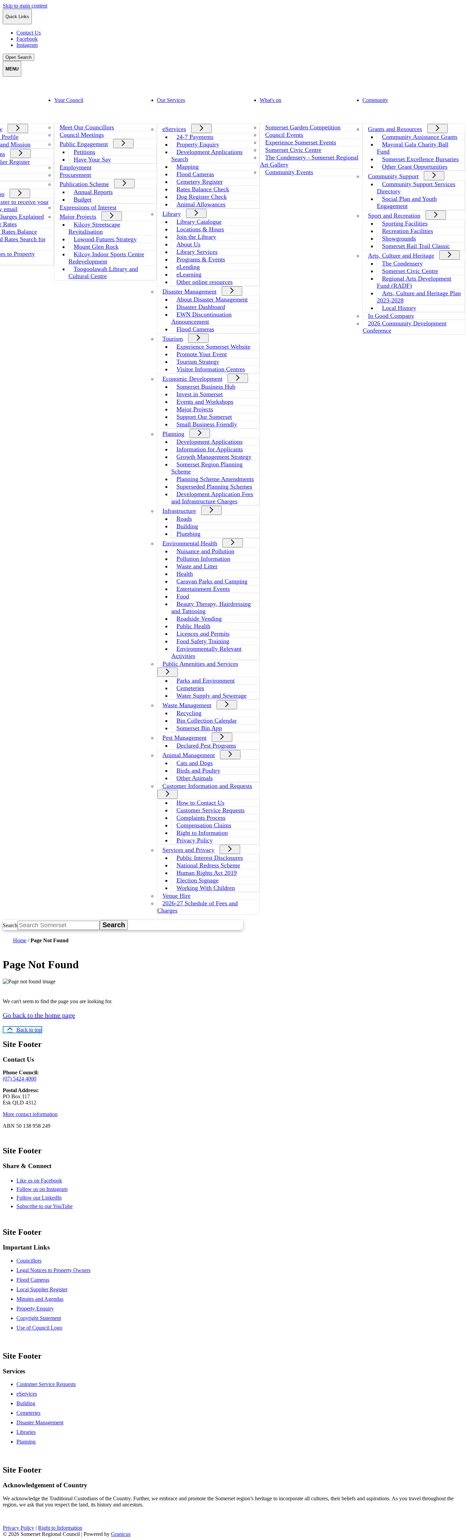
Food (182, 596)
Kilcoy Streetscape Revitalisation (94, 228)
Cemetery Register (199, 181)
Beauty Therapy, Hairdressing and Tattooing (211, 607)
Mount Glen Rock (96, 246)
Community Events (289, 172)
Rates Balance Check (202, 189)
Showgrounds (399, 238)
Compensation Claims (203, 825)
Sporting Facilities (405, 223)
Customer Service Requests (210, 810)
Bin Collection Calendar (206, 720)
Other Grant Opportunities (414, 166)
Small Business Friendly (206, 424)
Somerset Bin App (199, 728)
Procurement (75, 174)
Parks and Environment (205, 680)
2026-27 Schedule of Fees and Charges (197, 907)
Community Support (393, 176)
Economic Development (192, 378)
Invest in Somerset (199, 394)
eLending (188, 266)
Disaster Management (189, 291)
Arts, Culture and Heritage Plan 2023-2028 (419, 297)
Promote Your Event (201, 354)
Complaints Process (200, 817)
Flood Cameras (195, 174)
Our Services (171, 100)
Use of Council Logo (39, 1328)
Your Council (68, 100)
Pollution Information (203, 558)
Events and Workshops (204, 401)
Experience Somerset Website (213, 346)
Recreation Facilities (407, 231)
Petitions (84, 151)
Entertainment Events (203, 588)
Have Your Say (92, 159)
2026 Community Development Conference (404, 327)
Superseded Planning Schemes (214, 486)
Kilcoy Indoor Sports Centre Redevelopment (106, 258)
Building (187, 526)
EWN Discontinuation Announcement (201, 318)
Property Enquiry (197, 144)
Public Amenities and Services (200, 663)
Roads (184, 518)
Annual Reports (93, 192)
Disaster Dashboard (200, 306)
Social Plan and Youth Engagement (407, 202)
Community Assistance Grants (419, 136)
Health (184, 573)
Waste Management (186, 705)
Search (10, 925)
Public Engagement (84, 144)
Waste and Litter (197, 566)
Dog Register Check (201, 196)
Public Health (193, 626)
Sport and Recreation (394, 215)
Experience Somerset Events (300, 142)
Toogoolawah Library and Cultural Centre (103, 273)
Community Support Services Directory (416, 188)
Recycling (188, 713)
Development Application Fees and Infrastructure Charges (212, 498)
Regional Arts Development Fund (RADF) (414, 282)
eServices (174, 129)
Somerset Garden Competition (303, 127)
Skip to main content (25, 6)
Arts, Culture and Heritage (401, 255)
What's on (270, 100)
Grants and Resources (395, 129)
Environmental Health (189, 543)
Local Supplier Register (41, 1289)
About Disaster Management (212, 299)
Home (19, 940)
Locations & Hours (200, 229)
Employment (75, 167)
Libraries (26, 1432)
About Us (188, 244)
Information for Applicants (209, 449)
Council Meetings (82, 134)
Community (375, 100)
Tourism (172, 338)
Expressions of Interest (88, 207)
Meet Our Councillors (87, 127)
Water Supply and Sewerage (211, 695)
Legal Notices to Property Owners (53, 1270)
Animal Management (188, 755)
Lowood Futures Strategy (105, 239)
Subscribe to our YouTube (50, 1206)
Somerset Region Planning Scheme (207, 468)
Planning (173, 433)
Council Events (284, 134)
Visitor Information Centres (210, 369)
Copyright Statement (38, 1318)
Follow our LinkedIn (45, 1198)
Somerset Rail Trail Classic (416, 246)
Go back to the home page (39, 1015)
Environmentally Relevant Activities (206, 652)
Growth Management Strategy (213, 456)
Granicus (121, 1534)
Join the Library (196, 236)
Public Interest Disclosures (209, 857)
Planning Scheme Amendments (215, 479)
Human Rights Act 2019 (206, 872)
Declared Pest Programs (206, 745)
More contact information (30, 1114)
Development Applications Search (207, 155)
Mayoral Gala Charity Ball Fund (412, 148)
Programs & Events (200, 259)
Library (171, 213)
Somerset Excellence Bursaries (420, 159)
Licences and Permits (203, 633)
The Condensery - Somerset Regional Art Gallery (309, 161)
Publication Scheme (84, 184)
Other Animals (194, 778)
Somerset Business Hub (205, 386)
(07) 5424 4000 (19, 1079)
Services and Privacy (188, 849)
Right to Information (202, 832)
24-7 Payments (194, 136)
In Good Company (391, 315)
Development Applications (209, 441)
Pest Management (184, 737)
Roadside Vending (199, 618)
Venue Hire (176, 895)
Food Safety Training (202, 641)
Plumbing (188, 533)
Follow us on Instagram (47, 1189)
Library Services (197, 251)
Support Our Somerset (204, 416)
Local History (399, 308)
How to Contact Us (200, 802)
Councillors (28, 1261)
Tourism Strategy (197, 361)
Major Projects (78, 216)
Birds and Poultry (198, 770)
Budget (82, 199)
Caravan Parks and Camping (211, 581)
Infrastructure (179, 510)
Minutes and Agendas (39, 1299)
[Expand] (18, 128)
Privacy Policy (194, 840)
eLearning (188, 274)
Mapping (187, 166)
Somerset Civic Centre (293, 149)
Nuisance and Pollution (205, 551)
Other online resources (204, 282)
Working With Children (205, 887)
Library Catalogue (199, 221)
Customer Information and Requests (207, 785)
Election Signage (197, 880)
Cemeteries (190, 688)
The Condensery (402, 263)
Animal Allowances (200, 204)
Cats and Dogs (194, 763)
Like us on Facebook (45, 1180)
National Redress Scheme (208, 865)
